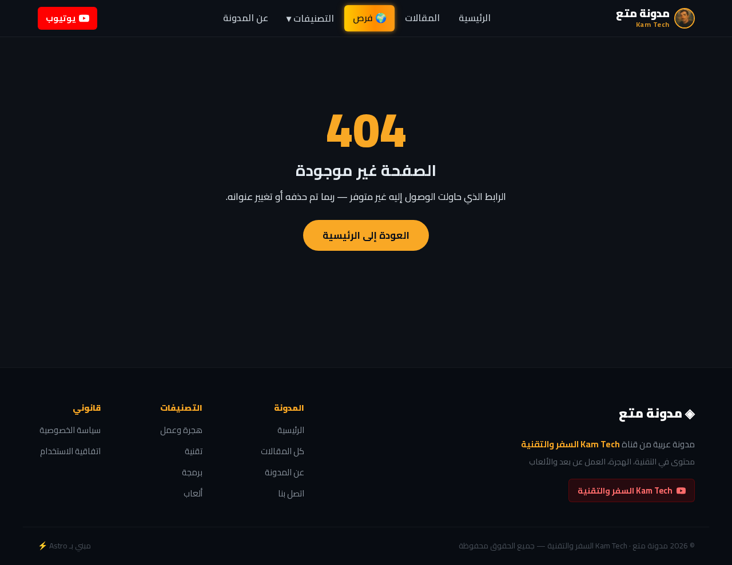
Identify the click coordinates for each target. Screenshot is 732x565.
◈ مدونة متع (657, 413)
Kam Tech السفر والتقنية (625, 490)
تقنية (193, 451)
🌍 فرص (370, 17)
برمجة (192, 472)
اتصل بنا (291, 494)
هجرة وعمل (181, 430)
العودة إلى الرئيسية (366, 235)
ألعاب (193, 494)
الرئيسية (475, 17)
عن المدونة (245, 17)
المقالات (422, 17)
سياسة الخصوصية (70, 430)
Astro (58, 545)
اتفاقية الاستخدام (70, 451)
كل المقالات (282, 451)
